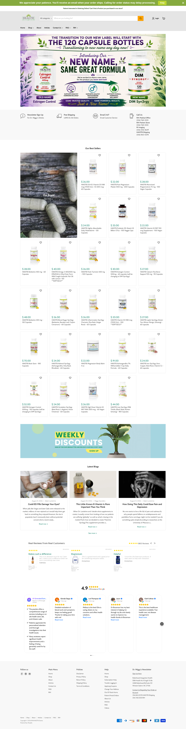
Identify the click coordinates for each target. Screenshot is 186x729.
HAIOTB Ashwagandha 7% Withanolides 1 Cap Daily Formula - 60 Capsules (120, 366)
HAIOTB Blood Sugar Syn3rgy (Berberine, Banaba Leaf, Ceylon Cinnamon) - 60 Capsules (63, 322)
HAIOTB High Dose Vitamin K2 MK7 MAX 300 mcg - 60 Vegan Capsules (92, 409)
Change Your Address (112, 689)
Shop (30, 28)
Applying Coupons (111, 686)
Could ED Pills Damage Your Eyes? (44, 504)
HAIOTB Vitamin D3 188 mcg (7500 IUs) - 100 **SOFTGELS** (121, 322)
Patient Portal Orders (112, 695)
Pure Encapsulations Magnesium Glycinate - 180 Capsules (75, 568)
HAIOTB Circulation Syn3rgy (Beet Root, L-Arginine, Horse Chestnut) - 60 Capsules (62, 409)
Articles (47, 28)
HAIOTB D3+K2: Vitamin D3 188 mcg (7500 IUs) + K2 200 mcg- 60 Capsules (93, 187)
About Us (108, 699)
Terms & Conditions (82, 686)
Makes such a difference (39, 554)
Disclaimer (80, 674)
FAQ (67, 28)
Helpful (117, 554)
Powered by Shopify (26, 723)
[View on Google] (57, 600)
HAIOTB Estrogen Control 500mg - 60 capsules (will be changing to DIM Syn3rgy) (122, 274)
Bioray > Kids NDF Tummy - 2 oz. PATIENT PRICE (32, 567)
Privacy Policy (81, 677)
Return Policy (81, 680)
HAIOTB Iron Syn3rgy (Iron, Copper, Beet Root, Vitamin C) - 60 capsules (151, 366)
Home (22, 28)
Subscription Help (111, 680)
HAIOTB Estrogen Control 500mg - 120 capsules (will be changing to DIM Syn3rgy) (33, 409)
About (39, 28)
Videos (107, 708)
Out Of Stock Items (111, 692)
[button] (24, 624)
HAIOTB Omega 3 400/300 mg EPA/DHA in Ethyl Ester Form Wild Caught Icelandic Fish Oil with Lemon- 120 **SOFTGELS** (63, 276)
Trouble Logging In (111, 683)
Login (157, 18)
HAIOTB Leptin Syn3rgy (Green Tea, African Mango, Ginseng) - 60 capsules (151, 322)
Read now (43, 524)
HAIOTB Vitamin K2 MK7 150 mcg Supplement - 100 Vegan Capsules (151, 230)
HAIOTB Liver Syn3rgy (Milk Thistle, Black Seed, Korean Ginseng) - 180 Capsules (121, 409)
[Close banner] (183, 3)
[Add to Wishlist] (100, 155)
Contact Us (57, 28)
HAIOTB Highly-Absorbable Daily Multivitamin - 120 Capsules (91, 230)
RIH (75, 28)
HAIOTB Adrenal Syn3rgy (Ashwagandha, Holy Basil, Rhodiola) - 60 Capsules (61, 366)
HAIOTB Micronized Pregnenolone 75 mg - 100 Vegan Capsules (150, 187)
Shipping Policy (81, 683)
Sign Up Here (137, 674)
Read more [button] (59, 620)
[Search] (140, 18)
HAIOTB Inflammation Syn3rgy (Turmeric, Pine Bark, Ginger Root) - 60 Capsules (92, 322)
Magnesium (76, 554)
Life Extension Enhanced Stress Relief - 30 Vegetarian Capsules (118, 568)
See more (92, 533)
